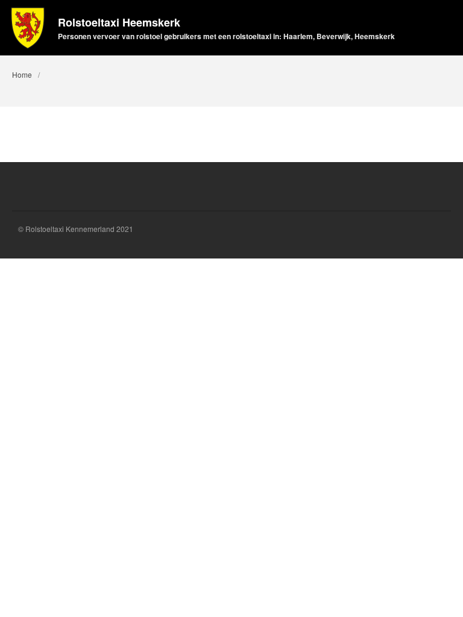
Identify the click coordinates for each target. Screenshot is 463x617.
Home (22, 74)
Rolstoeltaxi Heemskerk (119, 22)
